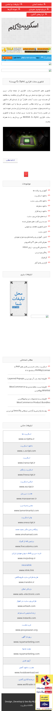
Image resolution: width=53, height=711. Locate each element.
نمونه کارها (12, 9)
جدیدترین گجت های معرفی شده (34, 221)
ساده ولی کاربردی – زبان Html (35, 247)
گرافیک (44, 257)
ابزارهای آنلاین (37, 14)
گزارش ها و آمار (41, 262)
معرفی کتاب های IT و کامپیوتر (35, 242)
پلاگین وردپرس (41, 252)
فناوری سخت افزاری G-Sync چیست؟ (26, 81)
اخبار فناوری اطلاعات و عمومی (36, 226)
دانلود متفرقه (41, 206)
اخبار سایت (42, 231)
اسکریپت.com (26, 705)
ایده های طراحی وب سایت (37, 216)
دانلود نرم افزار (41, 211)
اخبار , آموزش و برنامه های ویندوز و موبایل (30, 237)
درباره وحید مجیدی (37, 9)
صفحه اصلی (37, 4)
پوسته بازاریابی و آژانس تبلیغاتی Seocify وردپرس (26, 410)
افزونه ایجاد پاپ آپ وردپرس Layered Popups (27, 378)
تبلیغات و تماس (12, 4)
